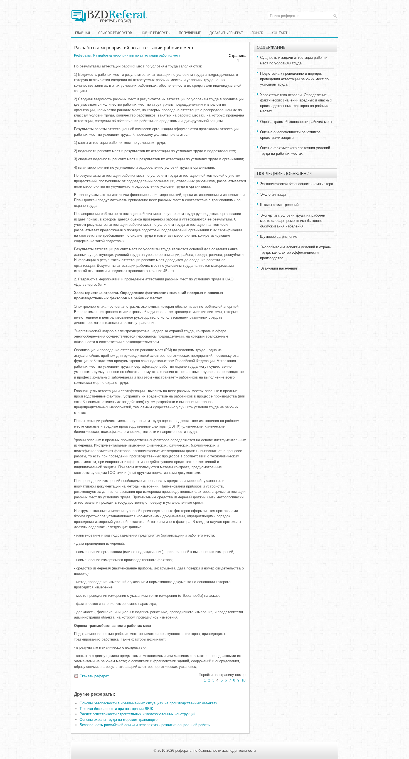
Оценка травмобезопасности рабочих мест (296, 122)
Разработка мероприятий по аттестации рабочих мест (136, 55)
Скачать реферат (93, 676)
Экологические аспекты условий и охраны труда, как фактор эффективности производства (295, 252)
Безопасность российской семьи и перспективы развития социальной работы (145, 725)
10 (243, 680)
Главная (82, 33)
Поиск (257, 33)
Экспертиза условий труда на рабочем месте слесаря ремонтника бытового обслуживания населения (293, 220)
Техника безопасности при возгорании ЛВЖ (116, 709)
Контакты (281, 33)
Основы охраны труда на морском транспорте (118, 719)
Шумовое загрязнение (278, 236)
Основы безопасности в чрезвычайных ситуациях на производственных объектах (148, 703)
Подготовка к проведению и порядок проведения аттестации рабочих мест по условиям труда (294, 78)
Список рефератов (115, 33)
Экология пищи (273, 194)
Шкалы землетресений (279, 205)
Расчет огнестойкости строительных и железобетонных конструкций (137, 714)
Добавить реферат (226, 33)
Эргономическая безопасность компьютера (296, 184)
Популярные (190, 33)
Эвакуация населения (278, 268)
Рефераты (82, 55)
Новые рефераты (156, 33)
